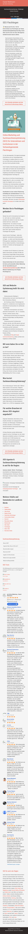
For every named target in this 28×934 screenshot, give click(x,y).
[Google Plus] (18, 14)
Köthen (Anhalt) (6, 896)
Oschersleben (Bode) (9, 517)
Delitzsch (9, 911)
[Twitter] (13, 14)
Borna (6, 913)
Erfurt (10, 917)
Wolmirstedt (7, 523)
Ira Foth (9, 725)
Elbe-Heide (7, 525)
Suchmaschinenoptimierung (10, 267)
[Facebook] (10, 14)
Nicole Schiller (10, 719)
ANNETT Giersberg (11, 811)
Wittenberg (21, 890)
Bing (12, 335)
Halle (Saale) (18, 888)
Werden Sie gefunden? (9, 930)
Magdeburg (5, 890)
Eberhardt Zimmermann (13, 649)
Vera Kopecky (10, 835)
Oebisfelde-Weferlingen (10, 515)
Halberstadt (7, 892)
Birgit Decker (10, 759)
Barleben (6, 507)
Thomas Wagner (11, 791)
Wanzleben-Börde (8, 521)
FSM (8, 713)
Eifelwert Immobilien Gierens (14, 607)
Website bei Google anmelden (9, 557)
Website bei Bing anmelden (8, 560)
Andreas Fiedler (11, 822)
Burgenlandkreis (11, 907)
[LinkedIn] (15, 14)
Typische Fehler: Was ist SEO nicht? (10, 546)
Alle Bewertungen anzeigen (13, 864)
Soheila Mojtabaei (11, 778)
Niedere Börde (7, 513)
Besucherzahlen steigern (8, 549)
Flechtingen (7, 527)
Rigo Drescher (10, 635)
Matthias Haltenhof (11, 802)
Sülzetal (6, 519)
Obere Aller (7, 528)
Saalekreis (5, 905)
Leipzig (16, 913)
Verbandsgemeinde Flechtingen (10, 488)
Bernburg (14, 898)
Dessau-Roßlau (15, 890)
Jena (15, 917)
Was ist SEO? (6, 543)
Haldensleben (7, 509)
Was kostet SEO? (7, 552)
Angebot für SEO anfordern (9, 554)
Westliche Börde (8, 530)
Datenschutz (21, 930)
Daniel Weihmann (9, 3)
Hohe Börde (7, 511)
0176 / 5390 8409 (15, 16)
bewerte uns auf (12, 604)
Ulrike (8, 741)
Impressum (16, 930)
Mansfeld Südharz (19, 905)
